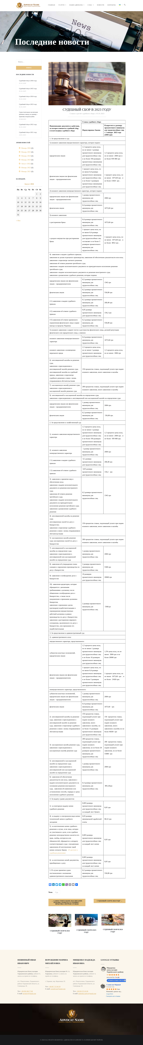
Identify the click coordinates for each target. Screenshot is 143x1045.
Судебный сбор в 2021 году (28, 132)
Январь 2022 (26, 168)
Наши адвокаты (76, 5)
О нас (90, 5)
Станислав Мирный (113, 985)
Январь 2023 (26, 160)
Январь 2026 (26, 148)
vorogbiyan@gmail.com (57, 989)
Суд (56, 892)
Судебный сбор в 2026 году (28, 80)
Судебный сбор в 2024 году (28, 96)
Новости (100, 5)
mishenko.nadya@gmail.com (87, 993)
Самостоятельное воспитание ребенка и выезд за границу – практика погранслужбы (28, 114)
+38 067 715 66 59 (54, 986)
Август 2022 (26, 164)
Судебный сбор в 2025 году (28, 88)
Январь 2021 (26, 171)
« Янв (18, 221)
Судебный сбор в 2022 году (28, 124)
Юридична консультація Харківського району (115, 970)
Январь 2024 (26, 156)
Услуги (61, 5)
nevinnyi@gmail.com (29, 993)
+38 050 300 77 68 (27, 991)
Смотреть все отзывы (113, 996)
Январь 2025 (26, 152)
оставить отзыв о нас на (116, 980)
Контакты (111, 5)
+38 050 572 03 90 (82, 991)
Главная (51, 5)
